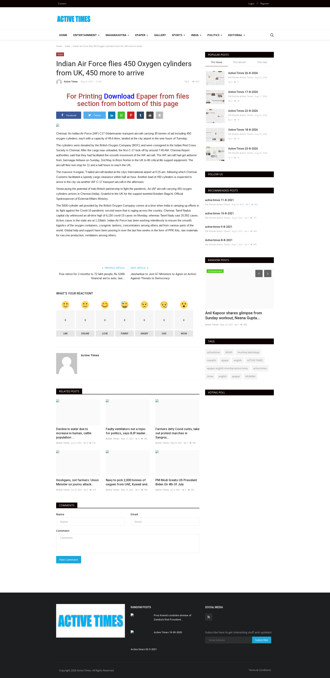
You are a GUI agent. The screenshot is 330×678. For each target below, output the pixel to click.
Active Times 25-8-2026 (243, 148)
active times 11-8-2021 (219, 200)
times (210, 376)
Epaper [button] (140, 35)
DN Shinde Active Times (240, 77)
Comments (66, 505)
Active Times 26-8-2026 (243, 73)
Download (119, 96)
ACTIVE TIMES (255, 360)
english (223, 376)
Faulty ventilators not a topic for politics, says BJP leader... (126, 431)
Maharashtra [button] (116, 35)
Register (264, 3)
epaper (236, 376)
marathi (211, 360)
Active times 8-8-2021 (218, 240)
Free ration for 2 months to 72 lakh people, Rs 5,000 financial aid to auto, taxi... (92, 276)
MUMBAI (250, 376)
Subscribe (261, 640)
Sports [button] (177, 35)
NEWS (228, 352)
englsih (238, 360)
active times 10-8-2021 (219, 213)
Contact (62, 3)
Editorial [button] (235, 35)
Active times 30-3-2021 (144, 649)
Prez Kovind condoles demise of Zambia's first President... (172, 617)
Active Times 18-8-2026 (243, 129)
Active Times (71, 81)
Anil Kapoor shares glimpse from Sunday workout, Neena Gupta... (233, 315)
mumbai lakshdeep (248, 352)
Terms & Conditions (260, 670)
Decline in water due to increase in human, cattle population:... (73, 433)
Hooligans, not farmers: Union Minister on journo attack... (77, 482)
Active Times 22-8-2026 (243, 110)
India (67, 46)
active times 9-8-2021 (218, 226)
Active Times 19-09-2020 (168, 632)
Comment (63, 530)
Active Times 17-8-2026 (243, 91)
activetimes (213, 352)
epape (224, 360)
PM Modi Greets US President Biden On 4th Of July (176, 482)
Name (60, 514)
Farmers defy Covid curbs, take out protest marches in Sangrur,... (177, 433)
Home (63, 35)
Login (251, 3)
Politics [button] (213, 35)
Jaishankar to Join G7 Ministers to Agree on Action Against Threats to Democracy (163, 276)
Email (134, 514)
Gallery (160, 35)
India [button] (195, 35)
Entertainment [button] (85, 35)
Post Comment (68, 559)
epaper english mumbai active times (227, 368)
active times (260, 368)
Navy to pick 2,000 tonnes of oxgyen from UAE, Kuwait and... (128, 482)
